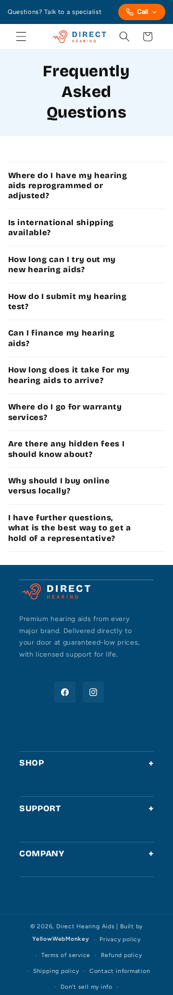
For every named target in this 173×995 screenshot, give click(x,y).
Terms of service (65, 955)
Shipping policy (56, 971)
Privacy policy (120, 939)
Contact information (119, 971)
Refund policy (121, 955)
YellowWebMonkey (60, 939)
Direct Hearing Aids (85, 926)
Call (142, 12)
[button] (21, 36)
